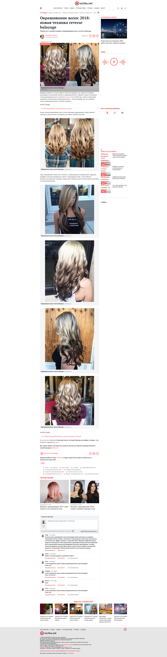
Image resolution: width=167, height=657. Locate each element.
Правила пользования (45, 650)
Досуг (103, 8)
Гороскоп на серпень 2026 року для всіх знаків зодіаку (113, 42)
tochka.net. (55, 448)
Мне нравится (61, 550)
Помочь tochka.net (55, 13)
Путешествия (81, 8)
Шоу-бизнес (58, 8)
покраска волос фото (75, 472)
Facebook (59, 457)
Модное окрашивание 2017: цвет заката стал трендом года (54, 507)
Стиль (66, 8)
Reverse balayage (93, 474)
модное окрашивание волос (54, 472)
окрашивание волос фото (53, 469)
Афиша (96, 8)
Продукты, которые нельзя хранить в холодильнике (118, 168)
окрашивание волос (89, 467)
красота (55, 467)
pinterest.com (44, 89)
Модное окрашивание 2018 (74, 474)
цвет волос (65, 467)
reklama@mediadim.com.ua (65, 644)
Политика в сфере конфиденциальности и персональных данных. (65, 650)
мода (47, 467)
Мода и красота (45, 44)
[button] (122, 8)
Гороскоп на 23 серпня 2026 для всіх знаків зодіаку (61, 618)
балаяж (67, 97)
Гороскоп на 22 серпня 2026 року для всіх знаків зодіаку (76, 618)
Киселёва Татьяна (51, 35)
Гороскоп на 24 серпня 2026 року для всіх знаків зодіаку (46, 618)
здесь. (57, 442)
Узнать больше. (70, 653)
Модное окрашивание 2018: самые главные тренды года (82, 507)
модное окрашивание (73, 469)
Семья (72, 8)
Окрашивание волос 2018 (53, 474)
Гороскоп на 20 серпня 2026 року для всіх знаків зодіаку (120, 618)
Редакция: (42, 647)
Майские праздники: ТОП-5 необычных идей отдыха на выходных (119, 155)
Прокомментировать (50, 550)
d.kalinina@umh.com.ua (66, 647)
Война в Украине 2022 (70, 13)
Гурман (90, 8)
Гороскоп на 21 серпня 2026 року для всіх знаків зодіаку (90, 618)
